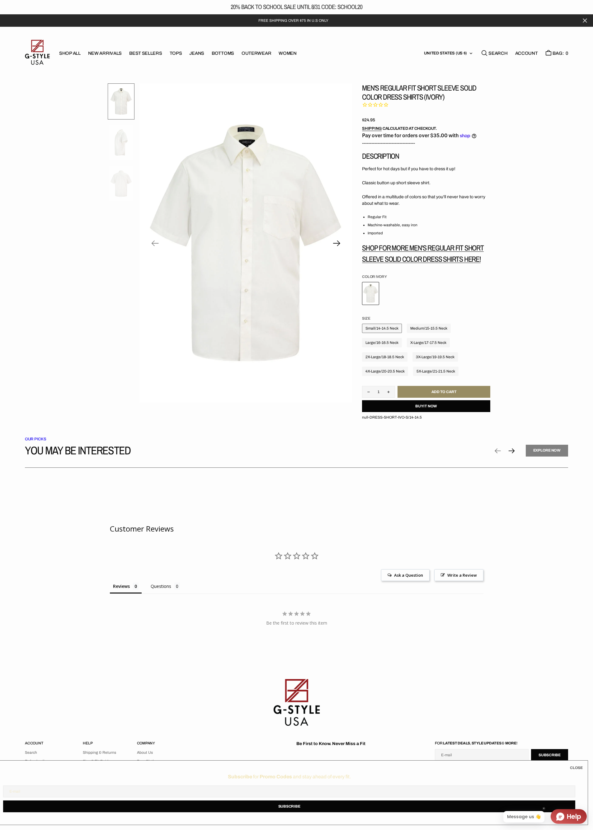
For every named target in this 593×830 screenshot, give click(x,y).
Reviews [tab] (121, 586)
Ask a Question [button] (408, 575)
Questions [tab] (161, 586)
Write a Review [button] (462, 575)
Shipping (372, 128)
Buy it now (426, 406)
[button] (526, 53)
